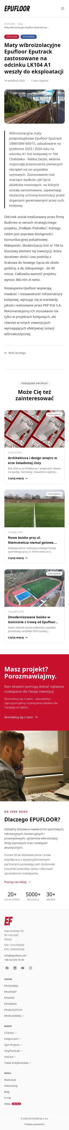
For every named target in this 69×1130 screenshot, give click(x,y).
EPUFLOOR (9, 23)
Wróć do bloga (17, 353)
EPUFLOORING (12, 1015)
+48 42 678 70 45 (14, 959)
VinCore (8, 1056)
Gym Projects (12, 1044)
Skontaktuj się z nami (18, 717)
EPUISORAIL (11, 985)
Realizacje (10, 1079)
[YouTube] (22, 968)
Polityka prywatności (35, 1124)
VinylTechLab (12, 1050)
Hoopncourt (11, 1038)
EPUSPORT (10, 991)
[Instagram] (30, 968)
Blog (20, 23)
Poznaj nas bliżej (15, 882)
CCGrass (9, 1032)
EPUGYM (9, 997)
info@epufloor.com (15, 955)
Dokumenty (11, 1085)
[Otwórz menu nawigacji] (62, 8)
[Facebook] (7, 968)
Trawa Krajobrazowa (16, 1062)
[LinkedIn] (15, 968)
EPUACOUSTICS (13, 1009)
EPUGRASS (10, 1003)
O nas (7, 1097)
